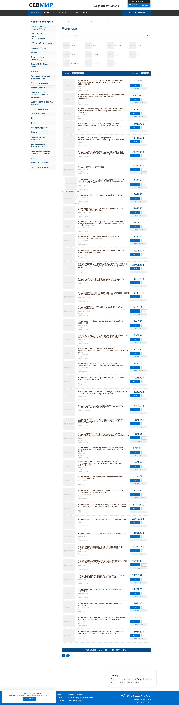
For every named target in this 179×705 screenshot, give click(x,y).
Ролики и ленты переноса (42, 88)
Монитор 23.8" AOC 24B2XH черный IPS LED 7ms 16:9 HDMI (102, 520)
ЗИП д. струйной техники (41, 43)
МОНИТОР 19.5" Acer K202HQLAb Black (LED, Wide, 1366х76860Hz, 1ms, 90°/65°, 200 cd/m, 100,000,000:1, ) (99, 125)
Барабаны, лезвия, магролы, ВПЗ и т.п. (38, 28)
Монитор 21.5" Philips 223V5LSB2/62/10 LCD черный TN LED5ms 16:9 (100, 322)
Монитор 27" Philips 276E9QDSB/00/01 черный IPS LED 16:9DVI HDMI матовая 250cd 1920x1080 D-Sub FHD (103, 294)
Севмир (148, 702)
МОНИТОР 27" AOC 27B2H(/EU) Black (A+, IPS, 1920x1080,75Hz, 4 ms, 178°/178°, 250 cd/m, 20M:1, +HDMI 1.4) (103, 562)
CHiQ (117, 54)
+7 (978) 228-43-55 (106, 6)
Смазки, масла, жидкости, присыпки (42, 103)
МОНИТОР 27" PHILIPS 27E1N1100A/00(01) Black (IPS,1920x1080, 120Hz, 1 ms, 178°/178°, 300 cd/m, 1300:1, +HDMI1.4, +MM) (100, 463)
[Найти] (148, 36)
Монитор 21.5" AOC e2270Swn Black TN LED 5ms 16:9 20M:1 (102, 534)
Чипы (33, 123)
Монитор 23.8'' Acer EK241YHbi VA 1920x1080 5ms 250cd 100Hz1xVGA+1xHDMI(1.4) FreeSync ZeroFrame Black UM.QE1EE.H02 (100, 82)
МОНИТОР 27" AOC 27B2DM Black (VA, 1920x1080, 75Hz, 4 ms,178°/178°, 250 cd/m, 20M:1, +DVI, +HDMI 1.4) (101, 576)
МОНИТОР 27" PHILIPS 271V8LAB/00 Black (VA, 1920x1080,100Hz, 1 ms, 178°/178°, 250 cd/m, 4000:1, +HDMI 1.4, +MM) (103, 350)
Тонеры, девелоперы (39, 109)
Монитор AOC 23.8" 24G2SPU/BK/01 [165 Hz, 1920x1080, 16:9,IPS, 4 (100, 604)
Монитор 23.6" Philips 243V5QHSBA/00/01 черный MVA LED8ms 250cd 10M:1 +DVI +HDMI (100, 407)
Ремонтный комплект (40, 83)
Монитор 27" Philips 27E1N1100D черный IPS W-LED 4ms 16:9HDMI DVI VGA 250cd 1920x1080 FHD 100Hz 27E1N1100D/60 (103, 435)
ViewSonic (97, 54)
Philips (140, 45)
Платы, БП (35, 72)
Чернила (34, 118)
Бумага (34, 158)
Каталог (35, 13)
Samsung (74, 63)
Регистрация (141, 12)
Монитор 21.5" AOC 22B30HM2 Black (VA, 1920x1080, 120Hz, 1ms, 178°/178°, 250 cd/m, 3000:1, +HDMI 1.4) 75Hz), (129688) (102, 506)
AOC (73, 54)
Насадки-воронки (38, 48)
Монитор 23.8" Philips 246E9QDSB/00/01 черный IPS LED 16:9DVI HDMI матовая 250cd (101, 252)
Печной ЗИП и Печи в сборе (39, 65)
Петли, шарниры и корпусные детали (39, 58)
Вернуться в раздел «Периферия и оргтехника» (106, 650)
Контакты (88, 13)
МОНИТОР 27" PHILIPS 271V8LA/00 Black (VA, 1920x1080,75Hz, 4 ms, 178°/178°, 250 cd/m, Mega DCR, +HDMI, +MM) (103, 336)
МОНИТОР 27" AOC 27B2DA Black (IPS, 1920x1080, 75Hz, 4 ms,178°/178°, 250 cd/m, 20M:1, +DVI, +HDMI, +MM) (101, 548)
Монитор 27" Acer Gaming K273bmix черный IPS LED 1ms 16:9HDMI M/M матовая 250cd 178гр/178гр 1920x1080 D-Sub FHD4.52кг (102, 110)
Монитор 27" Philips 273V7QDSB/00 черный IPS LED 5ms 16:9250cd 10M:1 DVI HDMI (101, 379)
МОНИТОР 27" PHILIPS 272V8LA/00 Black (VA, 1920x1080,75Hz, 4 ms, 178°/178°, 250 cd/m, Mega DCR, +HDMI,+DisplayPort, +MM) (103, 266)
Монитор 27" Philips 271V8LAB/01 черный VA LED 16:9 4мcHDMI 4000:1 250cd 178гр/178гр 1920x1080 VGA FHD (100, 364)
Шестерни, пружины (39, 128)
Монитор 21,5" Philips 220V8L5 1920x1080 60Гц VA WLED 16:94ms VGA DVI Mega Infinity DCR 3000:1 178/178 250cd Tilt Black (102, 449)
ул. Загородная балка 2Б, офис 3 (137, 679)
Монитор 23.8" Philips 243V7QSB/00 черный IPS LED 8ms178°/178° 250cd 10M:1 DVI (99, 237)
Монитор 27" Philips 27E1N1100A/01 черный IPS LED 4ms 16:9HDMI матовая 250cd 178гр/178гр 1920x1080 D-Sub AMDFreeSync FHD (101, 421)
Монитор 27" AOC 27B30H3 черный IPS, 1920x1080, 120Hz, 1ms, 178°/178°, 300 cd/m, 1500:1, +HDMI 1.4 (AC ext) (101, 618)
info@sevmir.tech (144, 699)
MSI (117, 63)
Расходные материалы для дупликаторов (40, 77)
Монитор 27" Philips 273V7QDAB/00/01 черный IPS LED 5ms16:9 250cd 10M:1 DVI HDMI (100, 209)
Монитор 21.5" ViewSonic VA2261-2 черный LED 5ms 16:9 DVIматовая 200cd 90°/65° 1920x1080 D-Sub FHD (101, 633)
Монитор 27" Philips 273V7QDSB (91, 167)
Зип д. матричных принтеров (38, 138)
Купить (135, 85)
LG (94, 45)
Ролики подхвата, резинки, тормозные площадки (39, 95)
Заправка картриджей (76, 701)
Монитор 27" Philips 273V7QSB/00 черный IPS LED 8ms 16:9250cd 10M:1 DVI (100, 308)
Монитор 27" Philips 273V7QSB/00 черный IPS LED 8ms (100, 195)
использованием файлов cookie (40, 695)
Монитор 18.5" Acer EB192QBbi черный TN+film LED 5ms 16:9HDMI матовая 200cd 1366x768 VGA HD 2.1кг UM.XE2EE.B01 (101, 96)
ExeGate (96, 63)
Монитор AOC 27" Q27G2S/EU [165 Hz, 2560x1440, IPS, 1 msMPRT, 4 (100, 590)
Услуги (62, 13)
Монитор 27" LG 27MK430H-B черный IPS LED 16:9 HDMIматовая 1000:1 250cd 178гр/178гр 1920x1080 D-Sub (101, 139)
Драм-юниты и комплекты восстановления (38, 36)
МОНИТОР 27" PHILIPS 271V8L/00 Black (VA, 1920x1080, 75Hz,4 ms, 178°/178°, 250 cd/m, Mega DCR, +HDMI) (103, 393)
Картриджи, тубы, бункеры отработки (39, 145)
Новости (49, 13)
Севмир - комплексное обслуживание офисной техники (45, 5)
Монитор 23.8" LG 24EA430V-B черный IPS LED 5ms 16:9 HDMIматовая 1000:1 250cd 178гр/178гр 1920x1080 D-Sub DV (102, 153)
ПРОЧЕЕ (34, 53)
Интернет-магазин (75, 695)
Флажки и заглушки (39, 114)
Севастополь (116, 679)
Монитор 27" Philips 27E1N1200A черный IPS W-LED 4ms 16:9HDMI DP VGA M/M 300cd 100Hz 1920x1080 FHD (101, 280)
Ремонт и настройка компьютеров (80, 698)
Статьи (74, 13)
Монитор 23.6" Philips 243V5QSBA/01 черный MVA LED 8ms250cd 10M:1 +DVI (100, 477)
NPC (139, 54)
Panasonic (119, 45)
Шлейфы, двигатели (39, 132)
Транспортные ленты (40, 168)
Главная (59, 695)
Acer (73, 45)
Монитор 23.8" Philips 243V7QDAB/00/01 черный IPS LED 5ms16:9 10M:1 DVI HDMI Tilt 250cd (101, 491)
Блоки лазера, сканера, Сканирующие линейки (40, 152)
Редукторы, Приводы (39, 163)
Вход (130, 12)
